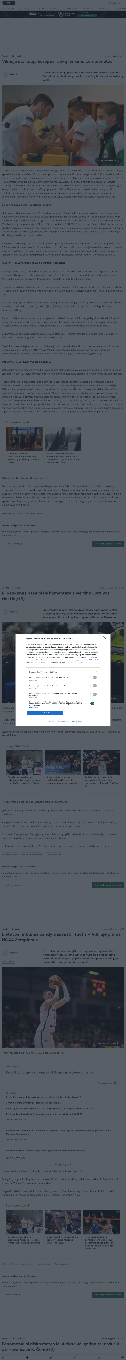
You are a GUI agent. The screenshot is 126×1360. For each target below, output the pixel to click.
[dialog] (63, 680)
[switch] (93, 677)
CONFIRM (45, 713)
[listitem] (63, 672)
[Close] (105, 638)
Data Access (63, 721)
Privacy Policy (77, 721)
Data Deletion (49, 721)
